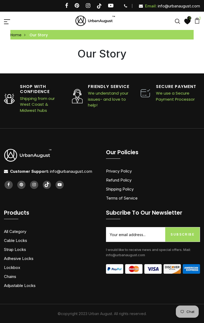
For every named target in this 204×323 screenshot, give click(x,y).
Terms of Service (122, 198)
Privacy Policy (119, 171)
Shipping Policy (120, 189)
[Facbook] (66, 5)
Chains (10, 276)
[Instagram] (88, 5)
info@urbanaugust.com (172, 5)
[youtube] (110, 5)
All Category (15, 231)
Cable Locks (15, 240)
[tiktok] (99, 5)
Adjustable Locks (20, 285)
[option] (94, 96)
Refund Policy (118, 180)
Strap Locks (15, 249)
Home (16, 35)
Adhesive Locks (18, 258)
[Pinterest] (77, 5)
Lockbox (12, 267)
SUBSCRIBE (182, 234)
